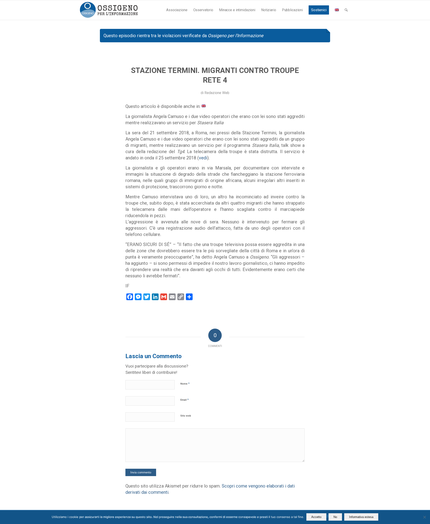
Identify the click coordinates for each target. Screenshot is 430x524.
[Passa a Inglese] (337, 10)
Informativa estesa (361, 517)
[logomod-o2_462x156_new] (109, 10)
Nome (184, 383)
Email (184, 399)
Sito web (185, 415)
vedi (203, 157)
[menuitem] (176, 10)
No (335, 517)
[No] (424, 517)
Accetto (316, 517)
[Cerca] (346, 10)
